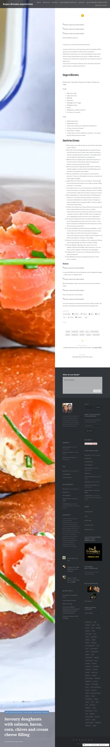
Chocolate (93, 642)
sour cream (96, 334)
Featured (94, 663)
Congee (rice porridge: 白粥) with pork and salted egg (73, 569)
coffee (87, 651)
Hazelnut (94, 675)
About (39, 2)
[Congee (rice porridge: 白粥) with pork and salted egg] (71, 565)
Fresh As (95, 669)
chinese (87, 642)
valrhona (87, 719)
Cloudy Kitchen (89, 461)
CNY (98, 645)
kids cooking (95, 684)
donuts (68, 334)
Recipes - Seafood (42, 712)
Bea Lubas (87, 455)
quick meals (92, 705)
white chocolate (89, 722)
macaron (87, 690)
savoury (88, 334)
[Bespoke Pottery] (91, 739)
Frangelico (88, 669)
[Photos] (85, 739)
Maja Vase (87, 482)
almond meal (88, 622)
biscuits (87, 628)
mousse (93, 696)
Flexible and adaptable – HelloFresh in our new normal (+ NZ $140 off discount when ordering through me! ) (71, 610)
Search (86, 404)
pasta (97, 702)
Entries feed (88, 520)
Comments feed (89, 525)
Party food (9, 712)
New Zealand (88, 699)
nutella (87, 702)
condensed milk (94, 651)
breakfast (98, 628)
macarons (94, 690)
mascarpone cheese (96, 693)
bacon (68, 331)
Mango (87, 693)
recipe (94, 707)
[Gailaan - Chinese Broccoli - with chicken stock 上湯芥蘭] (71, 575)
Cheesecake (94, 636)
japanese (87, 684)
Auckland (87, 625)
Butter (93, 631)
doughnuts (75, 334)
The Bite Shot (88, 495)
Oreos (92, 702)
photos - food (22, 712)
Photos (81, 2)
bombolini (75, 331)
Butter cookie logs (67, 603)
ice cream (95, 681)
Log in (86, 516)
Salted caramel (89, 710)
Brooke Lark (88, 458)
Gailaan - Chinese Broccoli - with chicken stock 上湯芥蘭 (73, 580)
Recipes (54, 2)
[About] (73, 739)
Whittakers (98, 722)
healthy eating (89, 678)
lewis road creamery (96, 687)
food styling (95, 666)
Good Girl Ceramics (68, 452)
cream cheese (94, 331)
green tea (87, 675)
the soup (97, 716)
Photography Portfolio (68, 2)
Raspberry (88, 707)
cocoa (86, 648)
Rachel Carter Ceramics (69, 457)
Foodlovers (88, 473)
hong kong (88, 681)
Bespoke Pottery (101, 5)
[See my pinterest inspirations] (88, 739)
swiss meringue (89, 716)
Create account (89, 511)
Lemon (87, 687)
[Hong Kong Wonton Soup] (71, 556)
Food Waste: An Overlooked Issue (70, 596)
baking (93, 625)
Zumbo (94, 725)
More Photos (88, 601)
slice (96, 710)
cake (94, 633)
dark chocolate (89, 660)
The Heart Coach (67, 477)
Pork (86, 705)
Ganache (87, 672)
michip (11, 741)
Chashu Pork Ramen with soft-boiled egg (71, 617)
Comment (97, 391)
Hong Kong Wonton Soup (72, 559)
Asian (94, 622)
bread (92, 628)
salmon (82, 334)
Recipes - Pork (32, 712)
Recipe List (46, 2)
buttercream (88, 633)
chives (82, 331)
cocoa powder (93, 648)
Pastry (15, 712)
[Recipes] (79, 739)
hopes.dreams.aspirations (18, 4)
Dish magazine (89, 465)
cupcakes (96, 657)
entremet (87, 663)
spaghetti (92, 713)
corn (87, 331)
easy (96, 660)
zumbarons (88, 725)
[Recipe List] (76, 739)
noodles (96, 699)
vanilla (93, 719)
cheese (87, 636)
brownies (87, 631)
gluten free (94, 672)
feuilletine (87, 666)
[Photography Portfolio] (82, 739)
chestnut (87, 639)
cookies (87, 654)
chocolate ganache (90, 645)
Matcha (87, 696)
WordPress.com (89, 529)
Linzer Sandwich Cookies (69, 600)
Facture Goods (66, 447)
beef (98, 625)
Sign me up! (89, 430)
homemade (97, 678)
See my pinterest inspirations (97, 2)
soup (86, 713)
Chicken (94, 639)
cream (92, 654)
